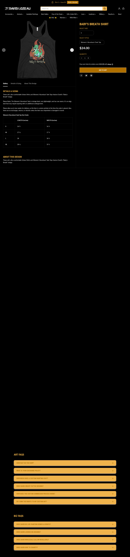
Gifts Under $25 (72, 14)
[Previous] (4, 50)
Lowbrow (92, 14)
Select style (84, 38)
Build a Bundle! (72, 2)
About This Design (30, 83)
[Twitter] (86, 75)
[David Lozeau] (17, 8)
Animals (19, 14)
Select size (84, 28)
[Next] (72, 50)
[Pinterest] (91, 75)
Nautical (111, 14)
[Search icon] (104, 9)
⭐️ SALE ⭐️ (53, 17)
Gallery (5, 83)
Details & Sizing (16, 83)
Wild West (73, 17)
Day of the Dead (57, 14)
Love (83, 14)
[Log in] (119, 8)
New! (120, 14)
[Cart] (123, 8)
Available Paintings (32, 14)
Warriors (63, 17)
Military (101, 14)
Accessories (9, 14)
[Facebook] (81, 75)
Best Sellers (44, 14)
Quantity (83, 54)
